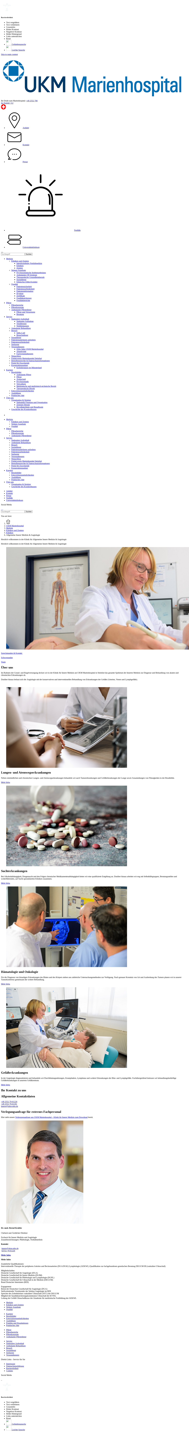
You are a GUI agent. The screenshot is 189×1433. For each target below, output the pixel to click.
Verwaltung (21, 384)
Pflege (8, 303)
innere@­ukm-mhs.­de (9, 1106)
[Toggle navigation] (2, 252)
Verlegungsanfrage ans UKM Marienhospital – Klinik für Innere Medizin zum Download (51, 1117)
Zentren (19, 268)
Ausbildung (16, 393)
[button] (8, 415)
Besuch (9, 1348)
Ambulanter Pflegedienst (16, 1337)
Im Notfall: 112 (7, 103)
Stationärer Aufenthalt (15, 1343)
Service (9, 317)
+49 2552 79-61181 (9, 1104)
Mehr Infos (5, 782)
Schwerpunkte (7, 658)
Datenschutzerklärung (15, 1366)
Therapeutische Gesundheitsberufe (30, 277)
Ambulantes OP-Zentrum (26, 275)
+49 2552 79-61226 (9, 1102)
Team (3, 662)
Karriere (9, 370)
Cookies (9, 1371)
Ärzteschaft (21, 379)
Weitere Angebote (18, 270)
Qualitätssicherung (23, 298)
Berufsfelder (16, 372)
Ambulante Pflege (23, 375)
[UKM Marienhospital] (94, 78)
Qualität (14, 284)
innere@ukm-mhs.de (10, 1248)
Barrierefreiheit (12, 1368)
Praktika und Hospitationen (17, 1323)
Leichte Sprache (18, 50)
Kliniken (20, 266)
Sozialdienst (21, 279)
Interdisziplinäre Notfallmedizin (29, 263)
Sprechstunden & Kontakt (12, 653)
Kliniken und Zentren (20, 261)
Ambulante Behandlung (16, 1346)
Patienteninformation (24, 291)
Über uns (10, 398)
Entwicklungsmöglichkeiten (22, 391)
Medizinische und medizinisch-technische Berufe (36, 386)
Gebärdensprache (18, 44)
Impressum (10, 1364)
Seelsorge (10, 1353)
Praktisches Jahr (17, 395)
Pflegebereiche (12, 1332)
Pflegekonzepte (12, 1334)
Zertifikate (20, 296)
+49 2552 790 (32, 101)
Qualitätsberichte (23, 300)
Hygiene (19, 293)
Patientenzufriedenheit (25, 289)
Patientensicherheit (24, 286)
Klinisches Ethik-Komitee (26, 282)
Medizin (9, 259)
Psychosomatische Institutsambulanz (31, 273)
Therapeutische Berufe (25, 388)
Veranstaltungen (12, 1355)
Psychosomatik (22, 381)
